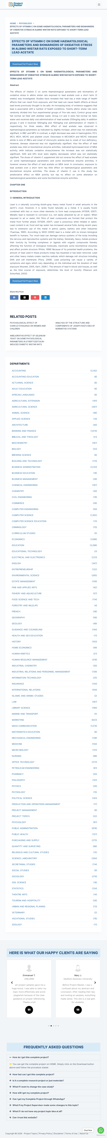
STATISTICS (17, 888)
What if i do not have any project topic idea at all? (37, 1111)
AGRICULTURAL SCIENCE (24, 406)
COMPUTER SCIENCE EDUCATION (29, 521)
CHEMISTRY (18, 491)
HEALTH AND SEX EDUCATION (27, 635)
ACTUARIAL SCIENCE (22, 382)
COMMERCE (18, 503)
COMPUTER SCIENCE (22, 515)
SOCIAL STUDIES (20, 870)
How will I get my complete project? (31, 1093)
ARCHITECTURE (20, 425)
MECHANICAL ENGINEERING (26, 738)
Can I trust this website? (25, 1117)
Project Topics (30, 1133)
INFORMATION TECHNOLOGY (26, 677)
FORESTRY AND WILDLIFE (25, 605)
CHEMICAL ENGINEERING (25, 485)
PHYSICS (16, 786)
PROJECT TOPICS (21, 816)
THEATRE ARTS (19, 894)
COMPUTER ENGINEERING (25, 509)
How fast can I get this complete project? (33, 1074)
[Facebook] (14, 297)
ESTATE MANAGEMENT (23, 581)
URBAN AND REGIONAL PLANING (28, 906)
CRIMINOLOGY (19, 527)
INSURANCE (18, 683)
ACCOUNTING (19, 370)
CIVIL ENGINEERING (22, 497)
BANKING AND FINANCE (24, 431)
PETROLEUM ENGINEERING (25, 768)
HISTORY (16, 641)
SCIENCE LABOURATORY (24, 858)
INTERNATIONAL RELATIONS (26, 689)
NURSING (16, 756)
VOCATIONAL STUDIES (23, 918)
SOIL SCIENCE (19, 882)
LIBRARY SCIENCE (21, 707)
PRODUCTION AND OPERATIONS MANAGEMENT (36, 804)
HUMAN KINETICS (21, 653)
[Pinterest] (35, 297)
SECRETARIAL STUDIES (23, 864)
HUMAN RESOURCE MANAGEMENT (29, 659)
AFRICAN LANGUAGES (23, 394)
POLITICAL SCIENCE (22, 798)
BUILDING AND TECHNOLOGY (27, 461)
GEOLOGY (17, 623)
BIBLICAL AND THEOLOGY (25, 437)
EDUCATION (18, 545)
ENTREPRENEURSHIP (22, 569)
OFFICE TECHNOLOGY (23, 762)
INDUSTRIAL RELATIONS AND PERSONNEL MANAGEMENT (41, 671)
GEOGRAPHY (18, 617)
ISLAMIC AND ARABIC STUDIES (27, 695)
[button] (48, 1025)
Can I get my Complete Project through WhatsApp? (39, 1099)
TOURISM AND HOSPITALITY (26, 900)
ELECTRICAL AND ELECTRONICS (28, 557)
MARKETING (18, 720)
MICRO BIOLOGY (20, 750)
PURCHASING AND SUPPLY (25, 840)
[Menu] (99, 4)
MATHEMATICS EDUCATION (26, 732)
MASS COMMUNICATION (24, 726)
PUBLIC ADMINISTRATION (25, 828)
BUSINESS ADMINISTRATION (26, 467)
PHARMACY (18, 774)
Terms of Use (71, 1133)
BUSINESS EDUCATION (23, 473)
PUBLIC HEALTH (20, 834)
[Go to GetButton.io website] (101, 1135)
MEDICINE (17, 744)
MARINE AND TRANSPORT (25, 714)
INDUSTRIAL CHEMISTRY (24, 665)
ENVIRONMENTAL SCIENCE (25, 575)
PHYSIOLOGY (18, 792)
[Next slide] (95, 982)
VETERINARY (18, 912)
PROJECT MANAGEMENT (24, 810)
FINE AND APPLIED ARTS (24, 587)
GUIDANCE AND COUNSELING (27, 629)
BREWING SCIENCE (21, 455)
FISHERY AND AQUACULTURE (27, 593)
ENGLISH (16, 563)
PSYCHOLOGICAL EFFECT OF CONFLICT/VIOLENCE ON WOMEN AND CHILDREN (28, 326)
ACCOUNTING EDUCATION (25, 376)
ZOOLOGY (17, 924)
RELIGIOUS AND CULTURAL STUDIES (30, 852)
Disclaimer (58, 1133)
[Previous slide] (12, 982)
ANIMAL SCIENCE (21, 412)
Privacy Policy (45, 1133)
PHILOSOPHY (18, 780)
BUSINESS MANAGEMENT (25, 479)
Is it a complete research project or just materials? (38, 1080)
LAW (14, 701)
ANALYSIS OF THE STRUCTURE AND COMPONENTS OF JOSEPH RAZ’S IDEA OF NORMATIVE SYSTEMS (75, 326)
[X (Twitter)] (24, 297)
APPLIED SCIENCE (21, 419)
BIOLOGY (16, 449)
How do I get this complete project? (31, 1057)
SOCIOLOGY (18, 876)
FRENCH (16, 611)
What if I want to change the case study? (33, 1086)
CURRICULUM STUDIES (23, 533)
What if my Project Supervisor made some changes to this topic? (46, 1105)
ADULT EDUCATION (22, 388)
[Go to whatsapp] (100, 1130)
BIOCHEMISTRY (19, 443)
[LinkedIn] (45, 297)
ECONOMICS (18, 539)
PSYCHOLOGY (19, 822)
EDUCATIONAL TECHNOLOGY (27, 551)
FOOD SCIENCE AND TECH (25, 599)
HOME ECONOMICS (22, 647)
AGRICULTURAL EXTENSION (26, 400)
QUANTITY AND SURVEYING (26, 846)
